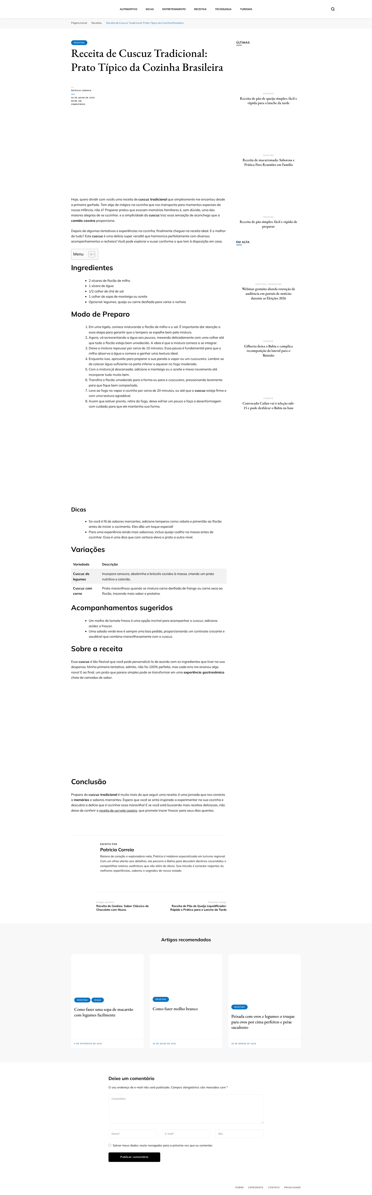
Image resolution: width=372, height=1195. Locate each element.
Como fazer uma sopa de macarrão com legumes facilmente (103, 1012)
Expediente (256, 1187)
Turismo (246, 9)
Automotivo (128, 9)
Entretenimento (174, 9)
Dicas (150, 9)
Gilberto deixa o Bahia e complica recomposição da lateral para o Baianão (268, 351)
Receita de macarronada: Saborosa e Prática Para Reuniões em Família (268, 162)
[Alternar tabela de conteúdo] (89, 254)
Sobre (239, 1187)
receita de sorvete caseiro (118, 810)
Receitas (200, 9)
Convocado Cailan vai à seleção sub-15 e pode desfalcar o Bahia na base (268, 405)
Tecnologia (223, 9)
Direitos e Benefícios (269, 284)
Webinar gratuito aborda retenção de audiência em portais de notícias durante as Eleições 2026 (268, 293)
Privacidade (292, 1187)
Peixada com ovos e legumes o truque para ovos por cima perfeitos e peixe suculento (263, 1021)
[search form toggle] (333, 9)
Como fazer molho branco (175, 1009)
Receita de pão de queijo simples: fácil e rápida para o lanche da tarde (268, 100)
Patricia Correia (81, 90)
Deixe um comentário (83, 103)
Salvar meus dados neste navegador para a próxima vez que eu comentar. (163, 1145)
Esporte (268, 341)
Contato (274, 1187)
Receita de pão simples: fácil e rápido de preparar (268, 224)
